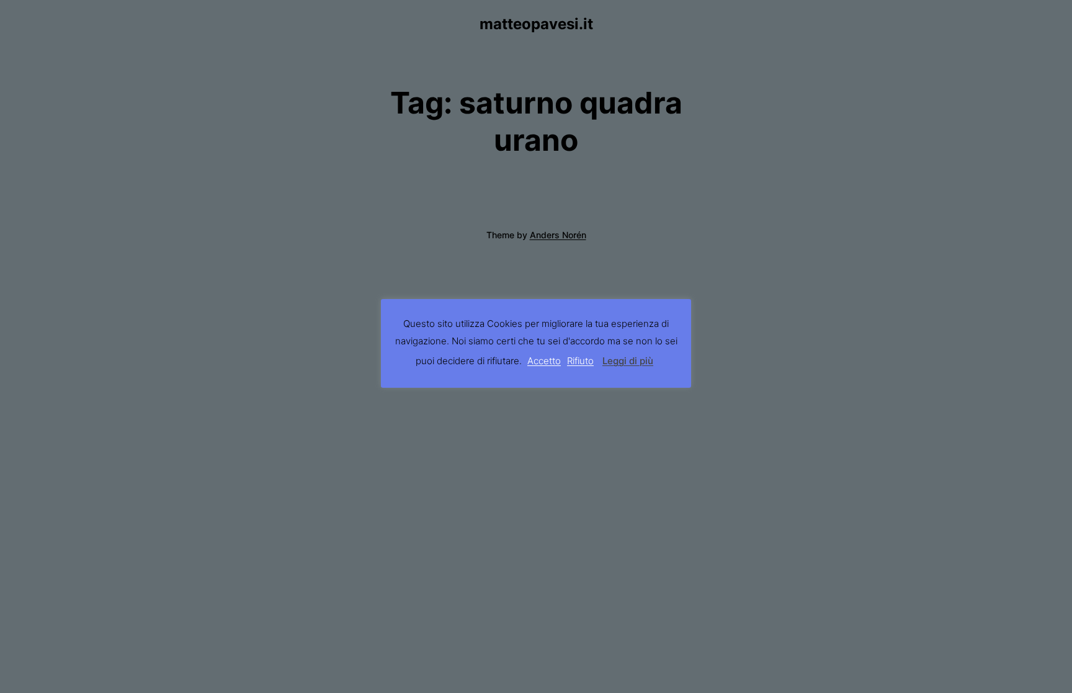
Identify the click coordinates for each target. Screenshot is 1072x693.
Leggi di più (627, 361)
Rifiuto (580, 361)
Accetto (544, 361)
